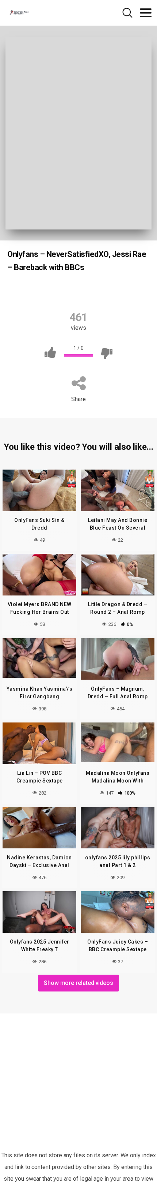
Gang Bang (60, 291)
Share (78, 399)
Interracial (100, 291)
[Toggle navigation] (146, 12)
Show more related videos (78, 982)
